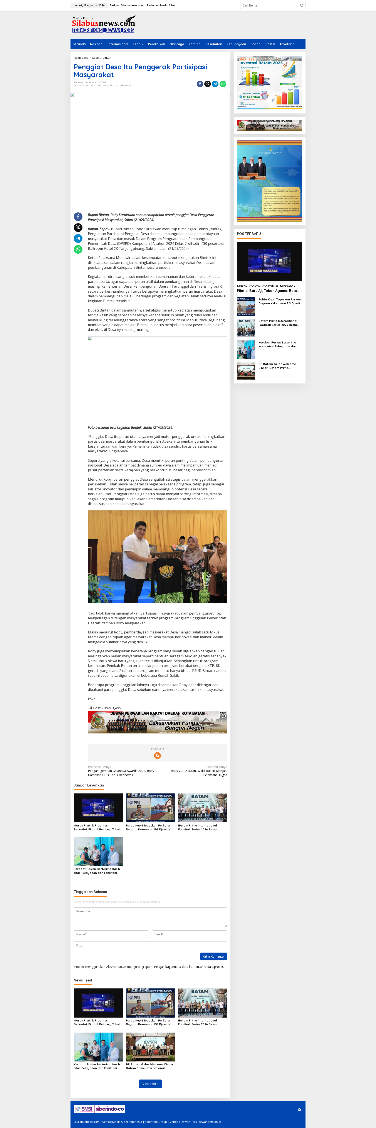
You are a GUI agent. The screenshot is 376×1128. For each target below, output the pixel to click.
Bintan (85, 85)
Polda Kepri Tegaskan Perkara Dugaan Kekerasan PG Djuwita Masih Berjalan (148, 827)
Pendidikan (127, 85)
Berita (77, 85)
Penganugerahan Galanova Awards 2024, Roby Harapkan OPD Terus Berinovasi (121, 771)
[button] (302, 5)
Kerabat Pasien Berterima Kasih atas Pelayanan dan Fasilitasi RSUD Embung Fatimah (97, 871)
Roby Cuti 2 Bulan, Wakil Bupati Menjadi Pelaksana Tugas (199, 771)
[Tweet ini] (207, 84)
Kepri (106, 85)
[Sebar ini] (200, 84)
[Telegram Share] (215, 84)
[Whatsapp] (223, 84)
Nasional (115, 85)
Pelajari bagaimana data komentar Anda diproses (189, 967)
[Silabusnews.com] (103, 25)
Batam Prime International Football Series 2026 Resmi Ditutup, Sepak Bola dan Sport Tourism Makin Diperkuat (200, 827)
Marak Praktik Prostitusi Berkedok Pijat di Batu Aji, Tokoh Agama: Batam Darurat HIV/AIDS (97, 827)
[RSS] (157, 755)
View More (150, 1084)
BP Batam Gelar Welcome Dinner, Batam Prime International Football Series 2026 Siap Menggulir (150, 1066)
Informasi (96, 85)
